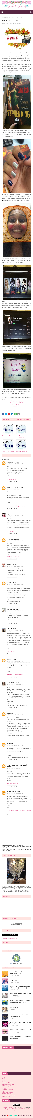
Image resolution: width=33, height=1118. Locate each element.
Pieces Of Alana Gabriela (16, 403)
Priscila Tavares (13, 539)
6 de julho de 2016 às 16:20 (15, 464)
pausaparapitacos (13, 792)
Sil (8, 514)
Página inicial (5, 17)
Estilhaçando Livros (12, 621)
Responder (9, 481)
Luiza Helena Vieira (7, 23)
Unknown (10, 743)
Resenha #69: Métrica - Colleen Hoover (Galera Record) (20, 1037)
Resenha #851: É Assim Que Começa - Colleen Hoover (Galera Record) (20, 1001)
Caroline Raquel (16, 407)
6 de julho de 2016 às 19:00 (15, 566)
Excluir (15, 481)
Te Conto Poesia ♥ (12, 479)
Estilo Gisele (11, 582)
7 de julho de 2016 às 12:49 (15, 745)
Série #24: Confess (14, 1007)
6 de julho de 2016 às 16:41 (15, 489)
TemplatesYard (13, 1115)
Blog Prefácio (10, 531)
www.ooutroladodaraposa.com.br (16, 506)
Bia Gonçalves (12, 564)
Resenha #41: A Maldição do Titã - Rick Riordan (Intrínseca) (20, 1015)
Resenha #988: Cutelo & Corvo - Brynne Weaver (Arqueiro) (20, 1023)
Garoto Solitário (16, 405)
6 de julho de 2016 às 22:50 (15, 661)
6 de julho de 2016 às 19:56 (15, 584)
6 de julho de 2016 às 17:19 (15, 541)
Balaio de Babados (8, 1107)
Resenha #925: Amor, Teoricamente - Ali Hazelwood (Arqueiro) (20, 972)
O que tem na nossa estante (15, 674)
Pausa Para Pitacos (16, 401)
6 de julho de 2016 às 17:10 (15, 516)
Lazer (10, 17)
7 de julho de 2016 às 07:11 (15, 684)
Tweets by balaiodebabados (9, 938)
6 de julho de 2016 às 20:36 (15, 611)
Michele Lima (11, 659)
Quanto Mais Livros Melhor (14, 556)
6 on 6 (6, 410)
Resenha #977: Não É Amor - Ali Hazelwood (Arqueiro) (20, 979)
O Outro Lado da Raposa (15, 487)
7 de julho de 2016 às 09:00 (15, 715)
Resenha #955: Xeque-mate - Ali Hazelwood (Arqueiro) (20, 1030)
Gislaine (10, 713)
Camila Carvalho (13, 462)
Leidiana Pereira (12, 629)
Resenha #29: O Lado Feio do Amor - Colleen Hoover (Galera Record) (20, 987)
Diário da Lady (11, 651)
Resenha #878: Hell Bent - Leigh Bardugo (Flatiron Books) (20, 994)
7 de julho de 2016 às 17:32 (15, 768)
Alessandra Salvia (13, 682)
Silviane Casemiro (13, 609)
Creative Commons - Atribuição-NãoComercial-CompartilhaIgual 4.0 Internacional (16, 1109)
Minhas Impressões (12, 784)
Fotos (10, 410)
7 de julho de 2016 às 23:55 (15, 793)
